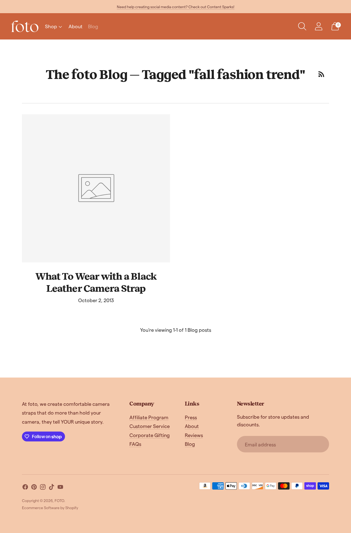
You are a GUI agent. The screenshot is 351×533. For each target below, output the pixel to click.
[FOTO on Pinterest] (34, 488)
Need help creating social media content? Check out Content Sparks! (175, 6)
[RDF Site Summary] (321, 74)
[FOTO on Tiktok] (51, 488)
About (76, 26)
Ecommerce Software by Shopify (50, 507)
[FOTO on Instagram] (42, 488)
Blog (93, 26)
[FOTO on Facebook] (25, 488)
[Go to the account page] (318, 26)
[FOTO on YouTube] (60, 488)
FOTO (59, 500)
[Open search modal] (302, 26)
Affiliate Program (148, 417)
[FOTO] (24, 26)
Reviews (194, 435)
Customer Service (149, 426)
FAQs (135, 444)
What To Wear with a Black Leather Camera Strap (96, 282)
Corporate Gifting (149, 435)
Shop (51, 26)
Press (191, 417)
